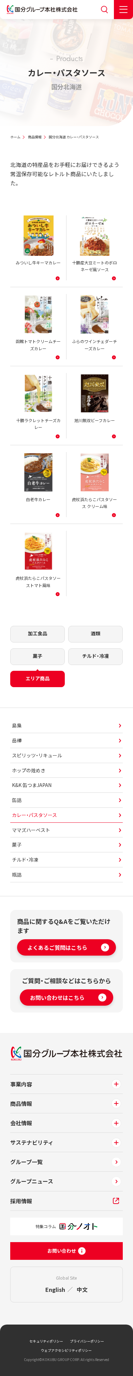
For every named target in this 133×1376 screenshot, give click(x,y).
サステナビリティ (32, 1142)
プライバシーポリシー (87, 1341)
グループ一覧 (26, 1162)
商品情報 (35, 136)
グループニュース (31, 1181)
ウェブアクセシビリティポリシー (66, 1350)
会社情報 (21, 1123)
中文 (82, 1289)
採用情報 (21, 1201)
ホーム (15, 136)
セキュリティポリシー (46, 1341)
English (55, 1289)
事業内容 (21, 1084)
